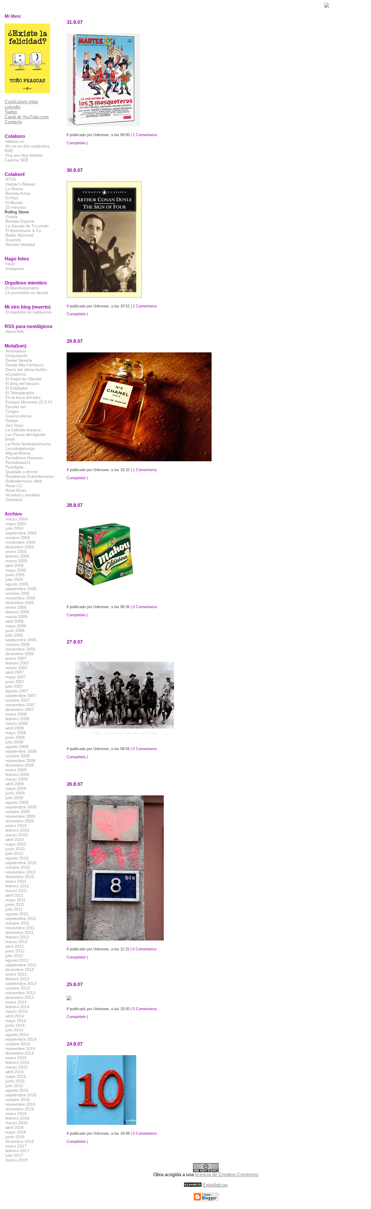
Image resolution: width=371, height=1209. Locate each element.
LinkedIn (13, 106)
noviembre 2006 (20, 649)
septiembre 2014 (21, 1039)
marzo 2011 (16, 890)
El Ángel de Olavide (23, 378)
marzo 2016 (17, 1122)
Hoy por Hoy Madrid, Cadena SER (24, 157)
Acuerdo (13, 239)
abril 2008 (15, 728)
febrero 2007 (17, 663)
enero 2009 (16, 769)
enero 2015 (16, 1057)
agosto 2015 (17, 1090)
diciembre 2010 (20, 876)
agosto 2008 (17, 746)
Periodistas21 (18, 462)
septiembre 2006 (21, 639)
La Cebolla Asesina (23, 430)
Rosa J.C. (14, 485)
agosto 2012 (17, 960)
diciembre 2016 (20, 1141)
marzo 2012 (17, 941)
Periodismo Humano (24, 457)
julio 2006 (14, 635)
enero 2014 (16, 1002)
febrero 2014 (17, 1006)
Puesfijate (14, 467)
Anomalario (16, 351)
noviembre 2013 (20, 992)
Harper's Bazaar (20, 184)
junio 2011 (15, 904)
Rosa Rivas (16, 490)
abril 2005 (15, 565)
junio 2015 (15, 1081)
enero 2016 (16, 1113)
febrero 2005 (17, 556)
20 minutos (16, 207)
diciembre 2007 (20, 709)
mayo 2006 (16, 626)
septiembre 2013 (21, 983)
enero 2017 (16, 1146)
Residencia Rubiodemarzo (30, 476)
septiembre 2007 (21, 695)
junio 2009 (15, 793)
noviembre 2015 (20, 1104)
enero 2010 (16, 825)
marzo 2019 (17, 1160)
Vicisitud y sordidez (23, 495)
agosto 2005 (17, 584)
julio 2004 (14, 528)
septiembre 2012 (21, 965)
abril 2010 (15, 839)
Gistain (12, 420)
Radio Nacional (19, 235)
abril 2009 (15, 783)
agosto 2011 (17, 913)
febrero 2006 (17, 612)
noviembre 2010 (20, 872)
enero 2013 (16, 974)
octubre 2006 (18, 644)
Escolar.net (16, 406)
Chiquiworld (16, 355)
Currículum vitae (21, 101)
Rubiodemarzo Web (24, 481)
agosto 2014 (17, 1034)
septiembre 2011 (21, 918)
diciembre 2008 (20, 765)
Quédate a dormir (22, 471)
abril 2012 (15, 946)
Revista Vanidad (20, 244)
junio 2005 (15, 574)
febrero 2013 (17, 978)
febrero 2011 (17, 886)
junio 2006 (15, 630)
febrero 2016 (17, 1118)
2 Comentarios (145, 306)
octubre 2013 (18, 988)
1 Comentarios (145, 135)
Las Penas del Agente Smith (25, 437)
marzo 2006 (17, 616)
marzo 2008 (17, 723)
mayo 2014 (16, 1020)
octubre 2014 (18, 1044)
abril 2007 (15, 672)
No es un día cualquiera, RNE (27, 148)
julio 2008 (14, 742)
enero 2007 (16, 658)
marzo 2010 (17, 835)
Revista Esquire (20, 221)
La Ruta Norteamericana (28, 444)
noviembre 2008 (20, 760)
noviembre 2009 (20, 816)
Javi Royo (14, 425)
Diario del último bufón (26, 369)
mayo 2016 (16, 1132)
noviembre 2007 (20, 704)
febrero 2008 (17, 718)
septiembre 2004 (21, 533)
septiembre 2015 (21, 1095)
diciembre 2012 (20, 969)
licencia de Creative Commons (226, 1174)
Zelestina (14, 499)
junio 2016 (15, 1136)
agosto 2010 (17, 858)
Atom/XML (15, 331)
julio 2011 (14, 909)
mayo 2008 (16, 732)
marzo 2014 (17, 1011)
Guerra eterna (19, 416)
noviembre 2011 (20, 927)
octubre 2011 (18, 923)
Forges (12, 411)
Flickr (10, 264)
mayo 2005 (16, 570)
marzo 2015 (17, 1067)
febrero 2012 (17, 937)
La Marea (14, 188)
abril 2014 (15, 1016)
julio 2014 (14, 1030)
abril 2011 (14, 895)
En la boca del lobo (23, 397)
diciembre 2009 (20, 821)
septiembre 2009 (21, 807)
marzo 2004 (17, 519)
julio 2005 (14, 579)
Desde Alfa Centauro (24, 365)
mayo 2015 (16, 1076)
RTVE (11, 179)
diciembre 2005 (20, 602)
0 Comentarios (145, 607)
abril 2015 (15, 1071)
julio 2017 (14, 1155)
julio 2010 (14, 853)
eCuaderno (16, 374)
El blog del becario (22, 383)
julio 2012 (14, 955)
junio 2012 (15, 951)
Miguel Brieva (18, 453)
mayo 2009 (16, 788)
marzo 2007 (17, 667)
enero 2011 (16, 881)
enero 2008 (16, 714)
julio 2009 (14, 797)
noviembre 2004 (20, 542)
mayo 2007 (16, 677)
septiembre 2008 (21, 751)
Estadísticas (215, 1185)
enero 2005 (16, 551)
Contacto (13, 121)
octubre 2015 (18, 1099)
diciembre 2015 (20, 1109)
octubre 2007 (18, 700)
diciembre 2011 (20, 932)
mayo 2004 (16, 523)
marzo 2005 (17, 560)
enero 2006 (16, 607)
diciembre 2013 (20, 997)
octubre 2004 (18, 537)
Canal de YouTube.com (27, 116)
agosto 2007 (17, 691)
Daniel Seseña (19, 360)
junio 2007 (15, 681)
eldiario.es (15, 141)
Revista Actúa (18, 193)
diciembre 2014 (20, 1053)
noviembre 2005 (20, 598)
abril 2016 (15, 1127)
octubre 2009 (18, 811)
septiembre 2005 (21, 588)
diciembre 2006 (20, 653)
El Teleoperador (20, 392)
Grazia (12, 216)
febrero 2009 (17, 774)
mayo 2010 (16, 844)
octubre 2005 (18, 593)
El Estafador (17, 388)
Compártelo (76, 143)
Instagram (15, 268)
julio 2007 (14, 686)
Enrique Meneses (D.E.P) (29, 402)
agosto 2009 (17, 802)
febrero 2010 (17, 830)
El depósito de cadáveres (29, 312)
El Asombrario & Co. (24, 230)
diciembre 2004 (20, 547)
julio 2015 (14, 1085)
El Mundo (14, 202)
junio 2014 (15, 1025)
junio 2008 (15, 737)
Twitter (11, 111)
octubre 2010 (18, 867)
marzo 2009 (17, 779)
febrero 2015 (17, 1062)
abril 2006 (15, 621)
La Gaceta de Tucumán (27, 226)
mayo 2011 (16, 900)
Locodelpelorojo (20, 448)
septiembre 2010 (21, 862)
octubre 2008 (18, 756)
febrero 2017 (17, 1150)
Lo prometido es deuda (27, 292)
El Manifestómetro (22, 288)
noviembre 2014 (20, 1048)
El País (12, 198)
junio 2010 (15, 848)
